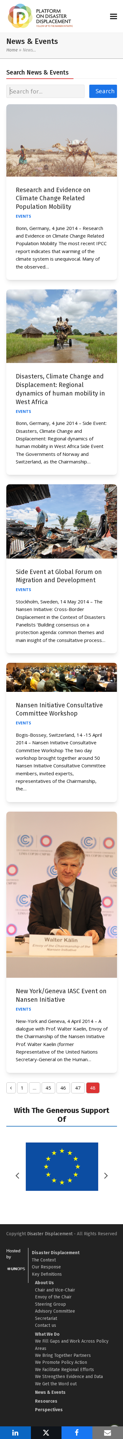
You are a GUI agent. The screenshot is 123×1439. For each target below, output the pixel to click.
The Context (44, 1260)
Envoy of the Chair (53, 1297)
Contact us (45, 1325)
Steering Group (50, 1304)
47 (80, 1089)
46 (65, 1089)
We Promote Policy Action (61, 1362)
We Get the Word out (56, 1384)
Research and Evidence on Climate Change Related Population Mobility (53, 198)
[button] (113, 16)
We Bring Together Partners (63, 1355)
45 (50, 1089)
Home (12, 50)
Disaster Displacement (50, 1233)
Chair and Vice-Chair (55, 1290)
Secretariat (46, 1318)
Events (23, 216)
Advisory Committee (55, 1311)
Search (105, 91)
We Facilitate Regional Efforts (64, 1369)
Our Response (46, 1267)
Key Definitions (47, 1274)
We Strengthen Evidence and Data (69, 1376)
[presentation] (106, 1175)
